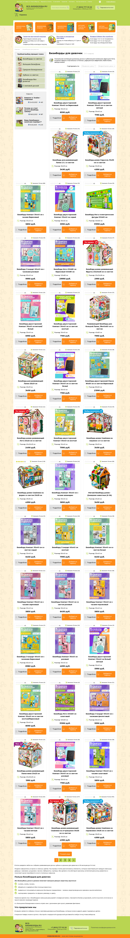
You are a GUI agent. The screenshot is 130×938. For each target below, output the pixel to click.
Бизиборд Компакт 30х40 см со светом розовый (65, 603)
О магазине (56, 1)
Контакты (72, 1)
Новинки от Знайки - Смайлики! (32, 98)
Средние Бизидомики (32, 70)
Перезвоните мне (106, 7)
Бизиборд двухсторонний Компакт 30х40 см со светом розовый (65, 773)
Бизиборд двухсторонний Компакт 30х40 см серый (65, 216)
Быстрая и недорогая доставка (65, 37)
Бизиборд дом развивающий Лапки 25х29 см (30, 382)
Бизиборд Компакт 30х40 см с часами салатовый (99, 772)
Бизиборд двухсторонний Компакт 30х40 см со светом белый (65, 383)
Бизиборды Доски (20, 27)
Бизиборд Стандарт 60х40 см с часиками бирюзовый (30, 658)
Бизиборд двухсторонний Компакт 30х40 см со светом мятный (99, 105)
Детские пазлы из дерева (81, 27)
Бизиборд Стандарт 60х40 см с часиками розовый (30, 270)
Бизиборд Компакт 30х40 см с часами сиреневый (30, 603)
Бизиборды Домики (62, 27)
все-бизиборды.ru (36, 7)
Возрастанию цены (106, 66)
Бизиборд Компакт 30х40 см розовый (65, 658)
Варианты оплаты (46, 1)
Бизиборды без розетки (29, 80)
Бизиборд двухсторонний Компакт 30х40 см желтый (65, 439)
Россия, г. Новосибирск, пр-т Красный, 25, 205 (35, 930)
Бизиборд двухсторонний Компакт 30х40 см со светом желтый (65, 326)
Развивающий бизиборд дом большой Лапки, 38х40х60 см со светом (99, 326)
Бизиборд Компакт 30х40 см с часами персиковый (99, 603)
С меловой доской (31, 86)
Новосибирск (110, 1)
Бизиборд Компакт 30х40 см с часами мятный (30, 829)
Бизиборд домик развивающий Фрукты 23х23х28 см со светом (99, 270)
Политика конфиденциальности (103, 927)
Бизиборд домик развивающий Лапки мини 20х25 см (30, 772)
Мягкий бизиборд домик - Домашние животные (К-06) (99, 494)
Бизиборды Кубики (41, 27)
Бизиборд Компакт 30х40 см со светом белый (99, 548)
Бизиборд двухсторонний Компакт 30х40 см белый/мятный (99, 659)
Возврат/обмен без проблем (101, 36)
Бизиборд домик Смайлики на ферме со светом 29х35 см (30, 494)
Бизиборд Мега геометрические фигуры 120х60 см (99, 216)
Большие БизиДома (31, 64)
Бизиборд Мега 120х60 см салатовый (65, 715)
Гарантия (64, 1)
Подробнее (57, 118)
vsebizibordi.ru (53, 936)
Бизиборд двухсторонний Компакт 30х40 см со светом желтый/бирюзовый (30, 716)
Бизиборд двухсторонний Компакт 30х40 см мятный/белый (30, 326)
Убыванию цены (88, 66)
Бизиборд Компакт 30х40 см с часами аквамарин (65, 494)
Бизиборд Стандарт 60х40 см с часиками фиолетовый (99, 715)
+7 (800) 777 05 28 (84, 7)
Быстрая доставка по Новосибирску (28, 1)
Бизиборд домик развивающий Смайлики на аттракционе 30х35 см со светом (65, 830)
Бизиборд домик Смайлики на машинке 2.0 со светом (99, 439)
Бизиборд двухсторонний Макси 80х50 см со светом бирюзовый (99, 382)
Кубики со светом (30, 75)
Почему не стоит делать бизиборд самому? (31, 109)
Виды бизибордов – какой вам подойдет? (33, 121)
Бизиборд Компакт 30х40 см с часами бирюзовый (30, 216)
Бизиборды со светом (32, 59)
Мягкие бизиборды (103, 27)
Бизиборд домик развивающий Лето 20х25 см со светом (30, 439)
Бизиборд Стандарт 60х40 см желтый (65, 548)
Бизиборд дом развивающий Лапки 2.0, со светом (65, 161)
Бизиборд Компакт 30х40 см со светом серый (30, 548)
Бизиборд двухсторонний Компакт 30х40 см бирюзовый (65, 104)
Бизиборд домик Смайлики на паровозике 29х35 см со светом (99, 829)
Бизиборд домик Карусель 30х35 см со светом (99, 161)
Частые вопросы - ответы (84, 1)
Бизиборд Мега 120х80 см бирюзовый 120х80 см (65, 270)
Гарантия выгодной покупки (34, 36)
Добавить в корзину (73, 118)
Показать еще (65, 854)
